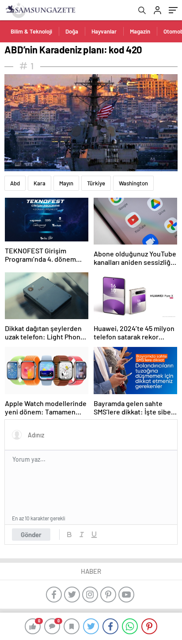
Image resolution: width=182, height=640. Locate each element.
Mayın (66, 183)
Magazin (140, 31)
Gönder (31, 534)
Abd (15, 183)
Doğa (71, 31)
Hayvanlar (104, 31)
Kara (40, 183)
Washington (133, 183)
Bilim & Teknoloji (31, 31)
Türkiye (96, 183)
